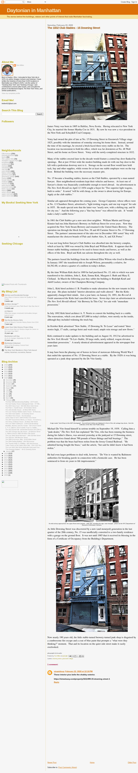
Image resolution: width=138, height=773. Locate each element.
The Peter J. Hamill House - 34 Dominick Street (20, 408)
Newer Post (51, 763)
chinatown (5, 168)
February (9, 400)
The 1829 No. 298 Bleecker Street (16, 437)
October (9, 384)
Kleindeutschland (8, 155)
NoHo (4, 157)
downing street (57, 658)
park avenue (6, 185)
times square (6, 189)
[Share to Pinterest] (83, 656)
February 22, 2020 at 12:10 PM (79, 671)
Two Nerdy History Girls (14, 320)
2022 (6, 373)
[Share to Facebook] (80, 656)
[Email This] (72, 656)
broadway (5, 162)
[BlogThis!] (75, 656)
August (8, 388)
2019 (6, 453)
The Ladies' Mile (8, 159)
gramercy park (7, 175)
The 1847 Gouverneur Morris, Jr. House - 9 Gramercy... (23, 419)
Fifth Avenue (6, 153)
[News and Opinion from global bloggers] (10, 487)
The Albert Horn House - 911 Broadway (18, 416)
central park (6, 164)
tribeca (4, 190)
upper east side (7, 194)
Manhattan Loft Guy (12, 336)
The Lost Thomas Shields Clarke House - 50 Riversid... (23, 412)
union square (6, 192)
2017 (6, 458)
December (9, 380)
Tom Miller (20, 65)
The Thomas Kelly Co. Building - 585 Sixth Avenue (21, 443)
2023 (6, 371)
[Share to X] (77, 656)
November (9, 382)
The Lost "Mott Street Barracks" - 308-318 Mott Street (23, 435)
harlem (4, 178)
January (9, 451)
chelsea (5, 166)
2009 (6, 475)
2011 (6, 471)
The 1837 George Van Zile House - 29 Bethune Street (22, 431)
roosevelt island (7, 187)
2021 (6, 376)
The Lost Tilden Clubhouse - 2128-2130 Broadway (21, 423)
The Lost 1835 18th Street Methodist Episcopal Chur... (23, 447)
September (9, 386)
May (7, 394)
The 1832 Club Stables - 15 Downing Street (19, 414)
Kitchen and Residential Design (17, 295)
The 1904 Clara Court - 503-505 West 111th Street (21, 406)
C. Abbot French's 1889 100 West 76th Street (20, 433)
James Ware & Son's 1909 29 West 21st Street (20, 417)
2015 (6, 462)
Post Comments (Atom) (67, 767)
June (7, 392)
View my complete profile (11, 93)
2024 (6, 369)
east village (6, 171)
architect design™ (12, 304)
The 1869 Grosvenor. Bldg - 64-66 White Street (20, 439)
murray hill (5, 183)
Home (92, 763)
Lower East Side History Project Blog (19, 327)
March (8, 398)
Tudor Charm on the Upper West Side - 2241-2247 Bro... (23, 445)
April (7, 396)
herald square (7, 180)
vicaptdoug (59, 671)
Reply (56, 682)
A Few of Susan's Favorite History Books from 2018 (21, 322)
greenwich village (67, 658)
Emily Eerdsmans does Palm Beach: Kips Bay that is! (22, 306)
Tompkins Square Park (10, 161)
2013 (6, 466)
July (7, 390)
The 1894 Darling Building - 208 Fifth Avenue (19, 441)
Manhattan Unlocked (12, 343)
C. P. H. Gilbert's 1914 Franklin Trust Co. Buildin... (21, 427)
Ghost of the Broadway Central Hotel (17, 345)
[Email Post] (69, 656)
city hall (4, 169)
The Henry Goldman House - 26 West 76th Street (21, 422)
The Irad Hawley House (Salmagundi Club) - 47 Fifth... (23, 404)
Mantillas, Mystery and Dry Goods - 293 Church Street (23, 425)
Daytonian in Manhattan (34, 10)
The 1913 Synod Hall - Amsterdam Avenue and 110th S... (23, 429)
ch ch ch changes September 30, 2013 (17, 338)
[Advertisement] (67, 742)
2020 (6, 378)
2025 (6, 367)
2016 (6, 460)
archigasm (9, 311)
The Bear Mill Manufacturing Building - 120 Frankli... (22, 402)
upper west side (7, 196)
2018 (6, 455)
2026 (6, 365)
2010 (6, 473)
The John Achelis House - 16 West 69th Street (20, 410)
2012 (6, 468)
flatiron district (7, 173)
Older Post (132, 763)
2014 (6, 464)
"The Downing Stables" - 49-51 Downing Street (20, 449)
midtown (5, 182)
